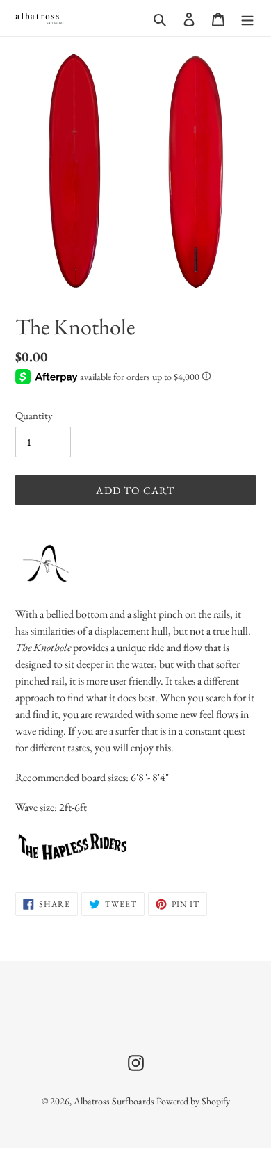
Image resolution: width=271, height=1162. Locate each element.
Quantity (34, 415)
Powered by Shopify (193, 1101)
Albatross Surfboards (114, 1101)
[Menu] (247, 18)
